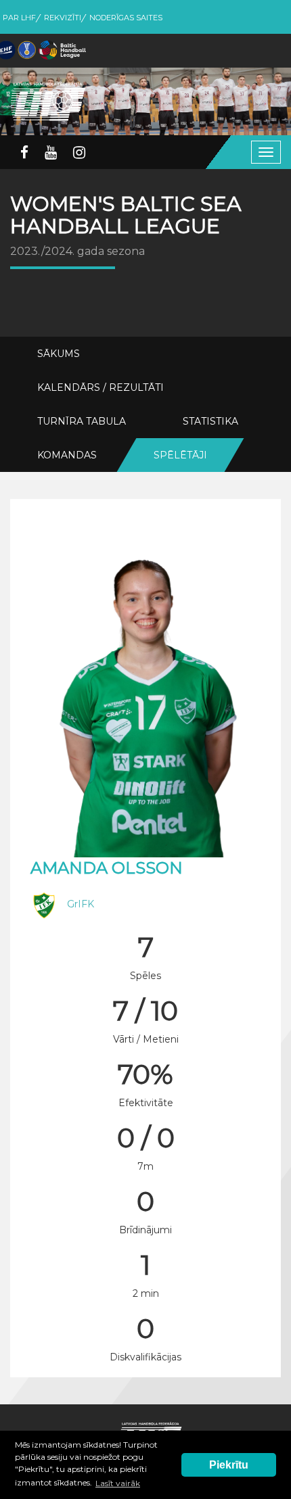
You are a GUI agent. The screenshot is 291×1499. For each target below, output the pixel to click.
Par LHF (19, 17)
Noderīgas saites (125, 17)
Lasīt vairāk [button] (117, 1483)
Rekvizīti (62, 17)
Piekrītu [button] (228, 1465)
